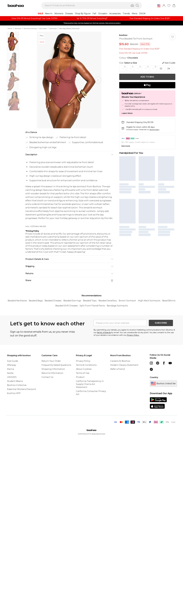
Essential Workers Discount (21, 389)
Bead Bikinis (168, 300)
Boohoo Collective (16, 385)
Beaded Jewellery (107, 300)
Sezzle (10, 373)
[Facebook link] (163, 363)
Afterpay (11, 365)
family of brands (104, 332)
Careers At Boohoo (120, 361)
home (10, 28)
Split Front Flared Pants (92, 305)
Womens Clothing (30, 28)
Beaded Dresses (53, 300)
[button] (158, 5)
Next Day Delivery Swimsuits (69, 28)
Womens (18, 28)
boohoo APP (14, 393)
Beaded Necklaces (17, 300)
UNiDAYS (11, 377)
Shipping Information (53, 369)
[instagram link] (151, 363)
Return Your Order (51, 361)
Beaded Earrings (72, 300)
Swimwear (43, 28)
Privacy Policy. (133, 335)
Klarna (10, 369)
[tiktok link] (151, 369)
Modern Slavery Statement (124, 365)
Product (80, 377)
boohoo (123, 35)
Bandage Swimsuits (117, 305)
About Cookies (83, 369)
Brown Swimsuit (127, 300)
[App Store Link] (158, 403)
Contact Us (47, 377)
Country (154, 377)
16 (138, 68)
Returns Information (52, 373)
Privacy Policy (83, 361)
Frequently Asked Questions (56, 365)
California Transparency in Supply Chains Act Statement (90, 384)
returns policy (154, 129)
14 (130, 68)
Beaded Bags (36, 300)
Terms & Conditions (86, 365)
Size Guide (12, 361)
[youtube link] (170, 363)
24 (168, 68)
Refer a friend (117, 369)
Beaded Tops (89, 300)
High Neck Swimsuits (149, 300)
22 (161, 68)
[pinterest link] (157, 363)
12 (123, 68)
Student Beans (15, 381)
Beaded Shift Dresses (66, 305)
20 (153, 68)
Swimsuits (53, 28)
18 (146, 68)
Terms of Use (82, 373)
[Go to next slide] (98, 80)
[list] (69, 80)
